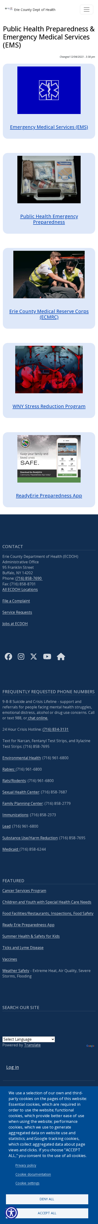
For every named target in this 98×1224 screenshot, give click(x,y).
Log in (12, 1067)
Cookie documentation (33, 1174)
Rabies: (9, 769)
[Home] (61, 660)
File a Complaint (16, 600)
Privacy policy (25, 1165)
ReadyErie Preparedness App (49, 495)
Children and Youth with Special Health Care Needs (46, 902)
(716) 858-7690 (29, 578)
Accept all (47, 1213)
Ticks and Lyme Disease (23, 947)
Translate (32, 1045)
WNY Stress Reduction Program (49, 406)
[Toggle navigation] (86, 9)
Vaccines (9, 959)
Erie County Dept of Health (34, 9)
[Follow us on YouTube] (47, 660)
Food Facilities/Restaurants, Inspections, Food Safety (47, 913)
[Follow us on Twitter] (34, 660)
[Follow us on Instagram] (21, 660)
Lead (6, 826)
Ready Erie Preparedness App (28, 924)
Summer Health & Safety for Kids (31, 936)
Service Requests (17, 612)
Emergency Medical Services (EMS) (49, 127)
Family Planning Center (22, 803)
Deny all (47, 1199)
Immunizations (15, 814)
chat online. (37, 718)
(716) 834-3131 (56, 729)
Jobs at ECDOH (15, 623)
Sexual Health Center (20, 792)
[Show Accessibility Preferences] (11, 1212)
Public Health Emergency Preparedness (49, 219)
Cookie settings (27, 1183)
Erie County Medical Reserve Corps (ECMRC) (49, 314)
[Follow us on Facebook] (8, 660)
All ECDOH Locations (20, 589)
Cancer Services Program (24, 890)
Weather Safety (15, 970)
